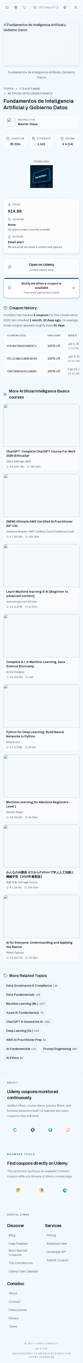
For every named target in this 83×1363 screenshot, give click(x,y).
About (13, 1293)
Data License (18, 1310)
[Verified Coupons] (7, 7)
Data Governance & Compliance (31, 985)
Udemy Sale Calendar (23, 1271)
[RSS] (68, 1130)
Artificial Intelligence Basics (30, 93)
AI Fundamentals (21, 1049)
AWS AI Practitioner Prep (26, 1039)
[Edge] (65, 1190)
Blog (12, 1235)
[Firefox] (41, 1190)
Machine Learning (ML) (26, 1003)
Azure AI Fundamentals (24, 1012)
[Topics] (24, 7)
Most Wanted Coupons (18, 1253)
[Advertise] (64, 7)
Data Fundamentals (23, 994)
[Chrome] (18, 1190)
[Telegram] (15, 1130)
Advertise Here (57, 1243)
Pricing (51, 1235)
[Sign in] (75, 7)
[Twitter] (33, 1130)
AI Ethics (14, 1058)
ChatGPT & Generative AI (28, 1021)
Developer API (56, 1252)
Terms (13, 1326)
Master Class (28, 124)
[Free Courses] (15, 7)
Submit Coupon (57, 1260)
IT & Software (29, 88)
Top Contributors (21, 1263)
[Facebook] (50, 1130)
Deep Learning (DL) (22, 1030)
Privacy (14, 1318)
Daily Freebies (18, 1243)
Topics (8, 88)
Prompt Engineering (60, 1049)
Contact (15, 1301)
